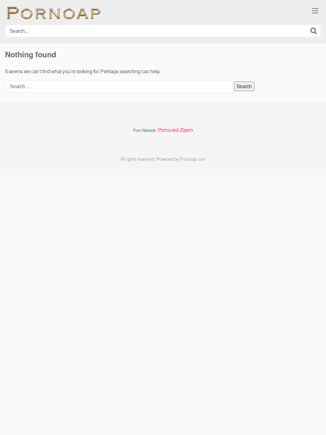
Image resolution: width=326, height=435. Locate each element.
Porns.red (168, 129)
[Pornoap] (53, 12)
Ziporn (186, 129)
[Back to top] (308, 414)
